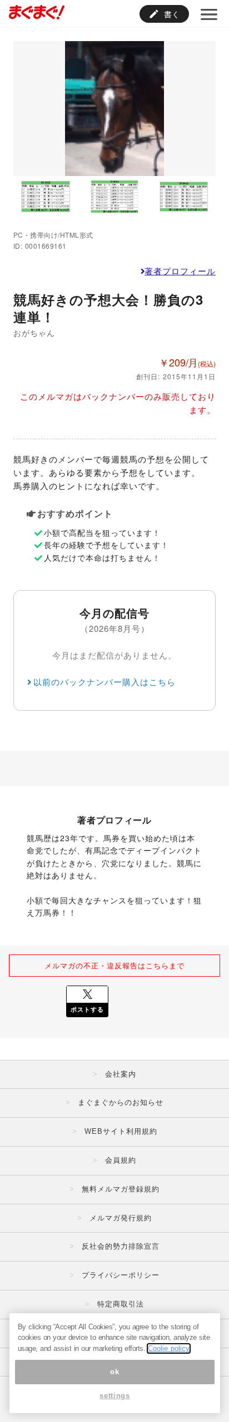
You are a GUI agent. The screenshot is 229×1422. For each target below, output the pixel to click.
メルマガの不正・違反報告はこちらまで (114, 965)
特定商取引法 (120, 1304)
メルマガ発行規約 (120, 1218)
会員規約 (120, 1160)
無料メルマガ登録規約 (121, 1189)
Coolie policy (169, 1348)
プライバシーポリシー (121, 1275)
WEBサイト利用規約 (120, 1131)
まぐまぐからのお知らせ (120, 1102)
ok (114, 1372)
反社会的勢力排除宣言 (121, 1246)
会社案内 (120, 1074)
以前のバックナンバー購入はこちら (104, 681)
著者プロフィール (180, 271)
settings (114, 1395)
